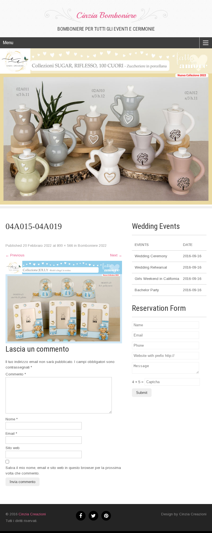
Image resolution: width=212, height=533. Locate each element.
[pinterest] (106, 516)
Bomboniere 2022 (92, 245)
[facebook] (81, 516)
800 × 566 (65, 245)
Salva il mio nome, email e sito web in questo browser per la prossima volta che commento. (63, 470)
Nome (12, 419)
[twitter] (93, 516)
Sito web (13, 448)
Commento (16, 374)
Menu (8, 42)
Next (116, 255)
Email (11, 433)
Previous (15, 255)
